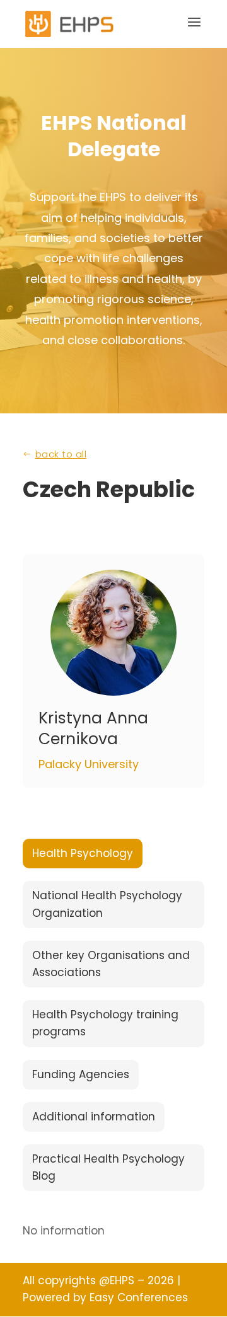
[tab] (83, 853)
